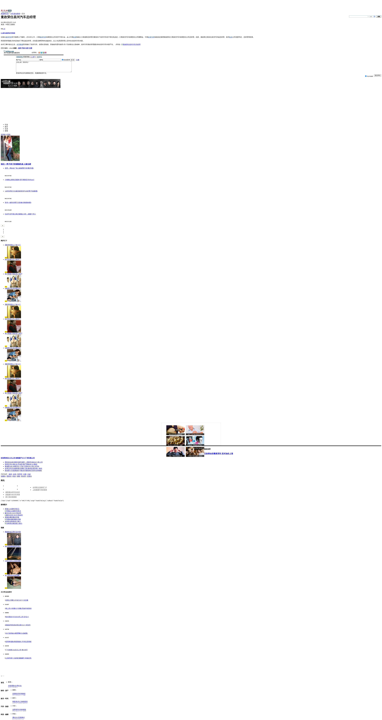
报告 (24, 709)
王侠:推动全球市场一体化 (33, 468)
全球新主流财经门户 (40, 487)
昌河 (19, 48)
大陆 (9, 686)
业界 (14, 709)
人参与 (3, 33)
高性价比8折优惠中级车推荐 (15, 462)
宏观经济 (15, 693)
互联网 (20, 717)
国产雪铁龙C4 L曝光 (30, 464)
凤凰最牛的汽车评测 (12, 494)
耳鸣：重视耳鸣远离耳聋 (175, 456)
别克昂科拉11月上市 (8, 458)
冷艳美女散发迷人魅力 (13, 521)
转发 (14, 33)
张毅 (18, 476)
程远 (14, 476)
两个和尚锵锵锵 (11, 497)
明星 (14, 701)
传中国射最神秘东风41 (13, 546)
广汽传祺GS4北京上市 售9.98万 (17, 650)
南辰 (10, 474)
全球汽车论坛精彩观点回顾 (14, 468)
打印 (11, 33)
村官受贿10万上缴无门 (13, 259)
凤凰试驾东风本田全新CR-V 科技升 (18, 625)
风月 (17, 701)
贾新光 (9, 476)
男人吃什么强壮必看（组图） (175, 445)
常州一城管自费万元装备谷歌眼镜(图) (18, 202)
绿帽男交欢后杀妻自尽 (13, 288)
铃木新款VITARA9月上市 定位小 (17, 617)
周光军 (23, 476)
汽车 (23, 48)
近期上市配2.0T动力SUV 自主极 (17, 600)
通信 (14, 717)
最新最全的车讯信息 (12, 492)
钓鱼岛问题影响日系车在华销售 (30, 470)
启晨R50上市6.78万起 (31, 466)
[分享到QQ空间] (43, 53)
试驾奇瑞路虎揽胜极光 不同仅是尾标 (18, 641)
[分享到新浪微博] (39, 52)
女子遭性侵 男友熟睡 (12, 575)
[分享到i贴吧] (45, 52)
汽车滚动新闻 (15, 13)
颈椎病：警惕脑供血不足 (195, 445)
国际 (13, 686)
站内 (371, 16)
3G (17, 717)
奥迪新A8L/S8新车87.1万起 (14, 466)
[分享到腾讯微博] (41, 52)
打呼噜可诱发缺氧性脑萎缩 (195, 456)
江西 (30, 48)
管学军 (19, 474)
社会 (20, 686)
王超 (29, 474)
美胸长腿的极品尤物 (12, 517)
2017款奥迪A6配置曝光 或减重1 (17, 633)
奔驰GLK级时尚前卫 (12, 509)
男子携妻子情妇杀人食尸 (13, 274)
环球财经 (22, 693)
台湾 (16, 686)
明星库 (25, 701)
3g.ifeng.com (9, 51)
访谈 (21, 709)
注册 (77, 60)
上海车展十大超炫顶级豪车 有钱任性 (18, 658)
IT (24, 717)
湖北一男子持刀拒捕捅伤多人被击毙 (16, 164)
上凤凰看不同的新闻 (40, 490)
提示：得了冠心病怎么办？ (195, 434)
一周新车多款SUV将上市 (34, 462)
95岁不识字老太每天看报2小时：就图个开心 (20, 214)
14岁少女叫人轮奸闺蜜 (13, 561)
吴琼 (14, 474)
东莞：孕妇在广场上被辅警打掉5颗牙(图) (19, 168)
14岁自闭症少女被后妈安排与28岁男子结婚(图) (21, 191)
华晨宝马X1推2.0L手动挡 (13, 464)
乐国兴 (29, 476)
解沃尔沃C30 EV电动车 (13, 513)
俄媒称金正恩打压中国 (13, 532)
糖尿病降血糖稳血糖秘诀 (175, 434)
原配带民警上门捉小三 (13, 245)
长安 (27, 48)
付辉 (24, 474)
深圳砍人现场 (5, 134)
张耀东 (3, 476)
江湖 (21, 701)
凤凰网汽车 (5, 13)
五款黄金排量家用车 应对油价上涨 (218, 453)
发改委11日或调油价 (12, 470)
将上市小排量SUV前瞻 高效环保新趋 (19, 608)
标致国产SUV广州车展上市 (25, 458)
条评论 (7, 33)
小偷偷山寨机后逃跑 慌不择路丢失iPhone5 (19, 180)
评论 (17, 709)
